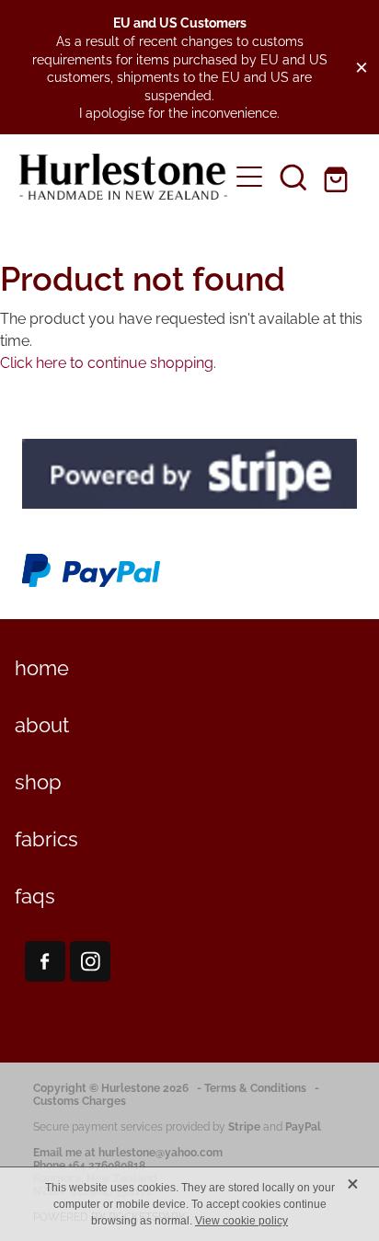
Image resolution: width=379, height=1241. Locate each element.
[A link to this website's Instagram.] (90, 961)
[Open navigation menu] (249, 177)
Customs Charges (79, 1100)
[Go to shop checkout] (338, 177)
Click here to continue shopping (106, 361)
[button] (293, 177)
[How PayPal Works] (91, 584)
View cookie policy (241, 1220)
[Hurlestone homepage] (123, 177)
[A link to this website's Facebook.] (45, 961)
